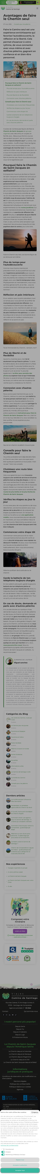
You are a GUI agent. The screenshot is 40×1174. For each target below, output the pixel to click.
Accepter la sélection (20, 1165)
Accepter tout (20, 1170)
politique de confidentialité (9, 1145)
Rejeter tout (20, 1160)
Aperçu (35, 1112)
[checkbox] (7, 1149)
